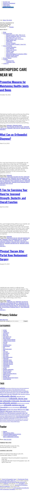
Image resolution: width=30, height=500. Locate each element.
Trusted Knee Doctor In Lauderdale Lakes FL (15, 420)
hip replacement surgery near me (12, 392)
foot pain (5, 342)
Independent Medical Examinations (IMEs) (16, 54)
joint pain (23, 392)
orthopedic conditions (5, 242)
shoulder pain (23, 414)
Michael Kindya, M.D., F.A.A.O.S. (14, 39)
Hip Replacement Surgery (6, 389)
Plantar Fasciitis (7, 372)
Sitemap (5, 431)
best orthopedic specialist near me (15, 126)
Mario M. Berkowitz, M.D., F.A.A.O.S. (16, 36)
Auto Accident (9, 52)
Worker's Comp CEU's (8, 7)
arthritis (2, 388)
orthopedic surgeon (9, 403)
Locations (5, 59)
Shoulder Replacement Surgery (10, 377)
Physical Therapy (7, 58)
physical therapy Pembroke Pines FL (11, 307)
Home (4, 32)
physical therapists (16, 407)
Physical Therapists (11, 43)
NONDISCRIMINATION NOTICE (12, 434)
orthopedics (7, 401)
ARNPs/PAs (9, 41)
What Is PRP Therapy (15, 421)
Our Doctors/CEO (7, 33)
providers (22, 483)
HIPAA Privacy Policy (8, 432)
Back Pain (5, 334)
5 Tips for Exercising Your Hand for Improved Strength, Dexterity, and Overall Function (13, 196)
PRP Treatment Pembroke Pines (15, 414)
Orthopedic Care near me (20, 240)
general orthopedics (21, 485)
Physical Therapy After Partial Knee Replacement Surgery (13, 255)
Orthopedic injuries (17, 125)
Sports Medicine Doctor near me (9, 417)
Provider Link (6, 1)
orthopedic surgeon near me (14, 405)
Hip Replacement (7, 349)
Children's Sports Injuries (9, 341)
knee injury (6, 354)
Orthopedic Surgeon (8, 364)
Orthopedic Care (11, 301)
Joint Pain (5, 351)
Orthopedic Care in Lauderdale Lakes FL (12, 239)
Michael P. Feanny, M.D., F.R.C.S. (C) (15, 35)
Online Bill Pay (7, 6)
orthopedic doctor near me (6, 183)
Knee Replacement (7, 357)
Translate (11, 27)
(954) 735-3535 (7, 20)
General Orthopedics (11, 47)
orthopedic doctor (15, 242)
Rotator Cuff (6, 376)
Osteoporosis (6, 366)
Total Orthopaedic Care (19, 418)
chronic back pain (8, 388)
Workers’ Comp (10, 51)
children (5, 483)
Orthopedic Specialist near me (11, 243)
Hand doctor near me (12, 238)
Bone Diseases (6, 338)
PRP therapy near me (11, 411)
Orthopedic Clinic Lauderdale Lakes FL (14, 180)
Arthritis (5, 331)
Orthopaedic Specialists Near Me (15, 176)
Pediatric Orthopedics (8, 369)
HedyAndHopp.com (16, 473)
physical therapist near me (22, 304)
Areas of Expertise (7, 45)
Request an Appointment (9, 3)
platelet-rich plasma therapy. (10, 373)
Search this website (4, 321)
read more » (3, 129)
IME (4, 350)
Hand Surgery (6, 346)
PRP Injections (6, 375)
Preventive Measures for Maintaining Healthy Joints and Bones (14, 86)
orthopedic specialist (8, 362)
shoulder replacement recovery (10, 415)
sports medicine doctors (22, 417)
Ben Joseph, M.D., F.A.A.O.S (13, 37)
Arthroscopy (6, 332)
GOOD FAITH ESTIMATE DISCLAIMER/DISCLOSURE (11, 436)
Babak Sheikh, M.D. (11, 40)
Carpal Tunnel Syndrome (9, 339)
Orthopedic (9, 125)
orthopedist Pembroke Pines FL (7, 304)
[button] (3, 29)
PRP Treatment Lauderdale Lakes (16, 413)
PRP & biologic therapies (7, 489)
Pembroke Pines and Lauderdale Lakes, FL (14, 479)
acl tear (5, 330)
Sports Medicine (10, 48)
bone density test (7, 336)
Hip (4, 347)
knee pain (9, 394)
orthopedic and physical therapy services (12, 482)
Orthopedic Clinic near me (13, 128)
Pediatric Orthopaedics (11, 56)
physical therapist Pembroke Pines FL (9, 305)
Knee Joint (5, 356)
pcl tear (5, 368)
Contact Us (6, 63)
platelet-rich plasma (11, 409)
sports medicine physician (7, 418)
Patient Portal (6, 4)
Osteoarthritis (6, 365)
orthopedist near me (23, 303)
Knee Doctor (6, 353)
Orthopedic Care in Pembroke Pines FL (11, 179)
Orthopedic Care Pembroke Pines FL (9, 303)
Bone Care (5, 335)
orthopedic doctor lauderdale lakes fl (20, 182)
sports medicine (5, 486)
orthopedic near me (25, 128)
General (8, 300)
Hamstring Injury (7, 345)
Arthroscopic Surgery (11, 50)
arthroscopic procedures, (21, 488)
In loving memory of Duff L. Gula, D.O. (16, 44)
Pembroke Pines (10, 60)
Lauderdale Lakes (10, 62)
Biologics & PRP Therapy (12, 55)
